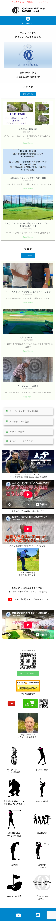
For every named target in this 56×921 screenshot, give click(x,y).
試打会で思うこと (28, 337)
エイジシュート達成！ (28, 385)
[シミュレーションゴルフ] (7, 441)
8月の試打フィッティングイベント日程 (28, 177)
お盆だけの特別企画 (28, 129)
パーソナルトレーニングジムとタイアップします (28, 291)
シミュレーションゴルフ (21, 440)
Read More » (28, 143)
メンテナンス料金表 (19, 421)
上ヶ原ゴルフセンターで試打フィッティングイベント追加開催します (28, 225)
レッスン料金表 (17, 431)
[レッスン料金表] (7, 432)
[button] (28, 19)
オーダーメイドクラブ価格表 (23, 411)
